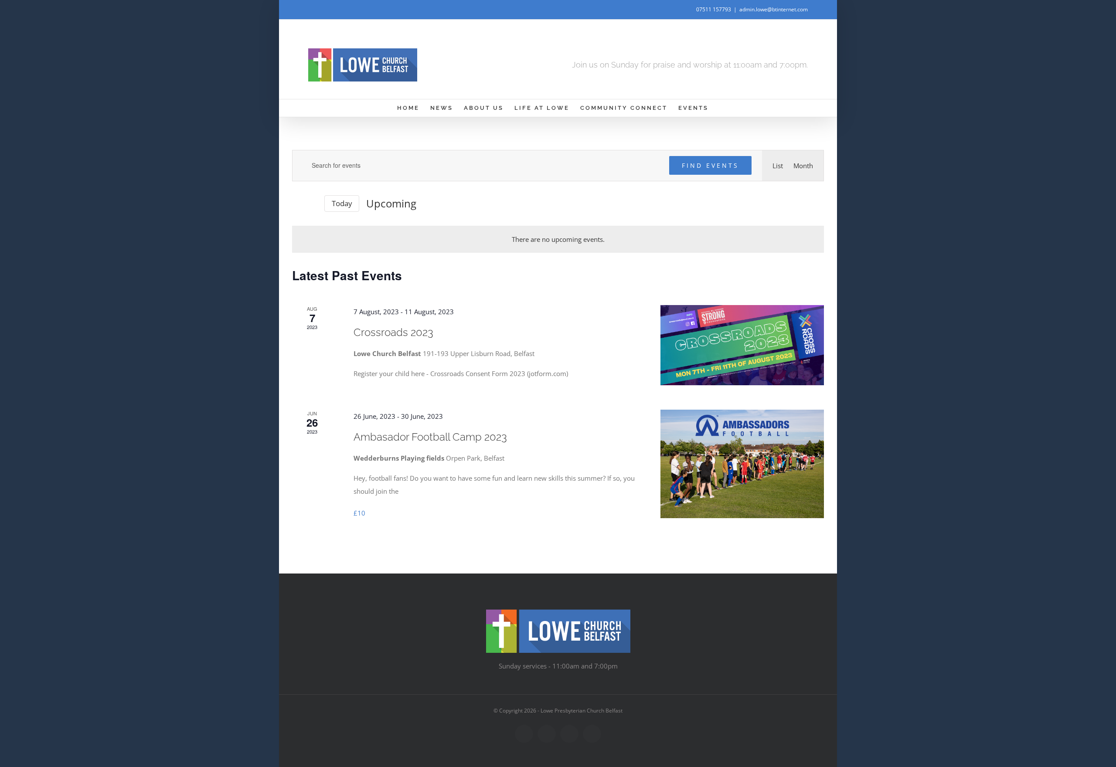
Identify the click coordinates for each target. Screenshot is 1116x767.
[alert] (558, 239)
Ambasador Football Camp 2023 (430, 437)
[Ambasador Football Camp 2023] (742, 464)
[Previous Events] (297, 203)
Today (342, 203)
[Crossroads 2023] (742, 345)
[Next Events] (312, 203)
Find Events (710, 165)
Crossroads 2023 (393, 332)
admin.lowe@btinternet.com (773, 9)
